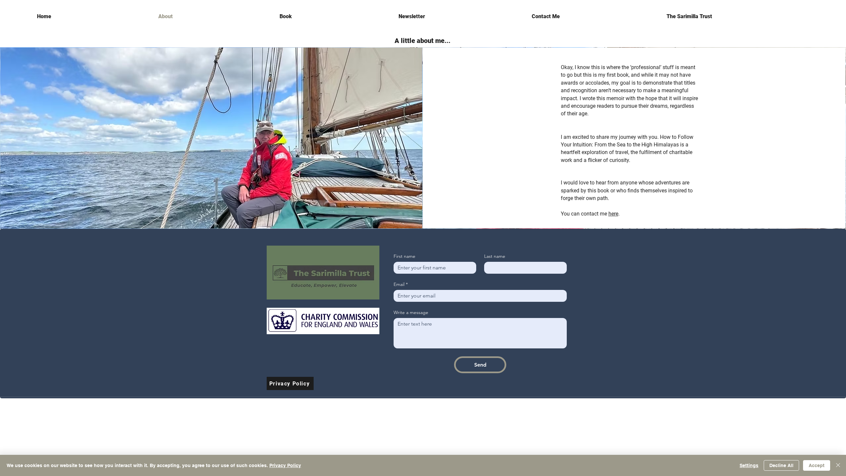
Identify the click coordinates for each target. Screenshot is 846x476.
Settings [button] (749, 465)
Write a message (411, 312)
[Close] (838, 465)
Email (401, 284)
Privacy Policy (285, 465)
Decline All (781, 465)
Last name (494, 256)
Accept (817, 465)
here (613, 214)
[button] (738, 16)
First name (404, 256)
